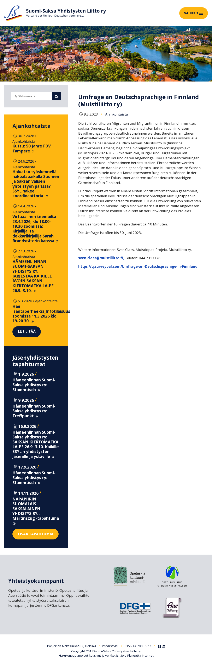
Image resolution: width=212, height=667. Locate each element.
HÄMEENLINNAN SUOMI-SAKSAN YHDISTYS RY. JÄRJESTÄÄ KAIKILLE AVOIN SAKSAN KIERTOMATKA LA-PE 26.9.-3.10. (33, 276)
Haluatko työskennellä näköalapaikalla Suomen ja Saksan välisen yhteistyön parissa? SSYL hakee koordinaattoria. (35, 184)
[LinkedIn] (163, 646)
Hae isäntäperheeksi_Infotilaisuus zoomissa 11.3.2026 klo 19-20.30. (41, 314)
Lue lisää (27, 331)
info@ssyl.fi (110, 646)
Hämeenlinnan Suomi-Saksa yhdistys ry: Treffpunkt (33, 411)
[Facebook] (159, 646)
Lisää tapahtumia (35, 534)
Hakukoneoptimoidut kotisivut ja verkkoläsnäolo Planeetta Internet (106, 655)
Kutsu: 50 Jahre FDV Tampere (31, 148)
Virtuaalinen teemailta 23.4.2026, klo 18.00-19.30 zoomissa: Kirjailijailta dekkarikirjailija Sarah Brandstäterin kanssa (34, 228)
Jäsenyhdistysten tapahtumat (35, 361)
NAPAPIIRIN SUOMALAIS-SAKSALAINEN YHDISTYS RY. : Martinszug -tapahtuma (35, 508)
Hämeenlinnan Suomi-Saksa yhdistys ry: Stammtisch (33, 384)
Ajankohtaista (31, 126)
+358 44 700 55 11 (138, 646)
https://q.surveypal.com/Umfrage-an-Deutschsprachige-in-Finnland (138, 266)
